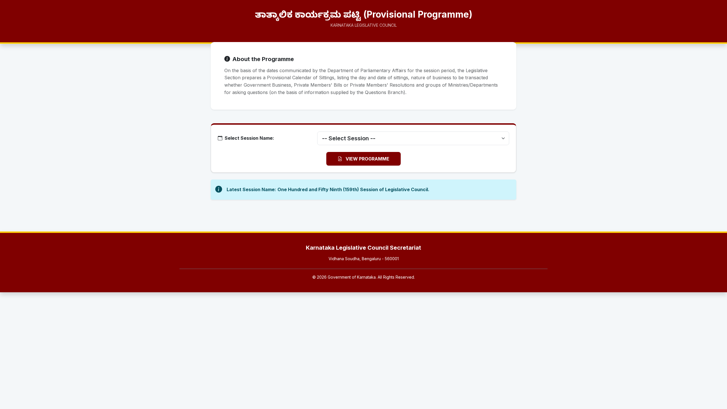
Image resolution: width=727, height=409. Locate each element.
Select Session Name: (249, 138)
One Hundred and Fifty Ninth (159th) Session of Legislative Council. (353, 189)
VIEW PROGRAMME (366, 159)
